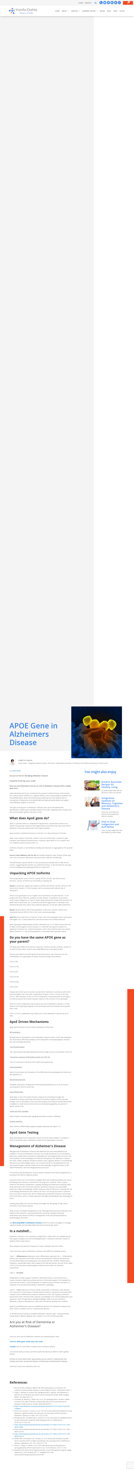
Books (102, 11)
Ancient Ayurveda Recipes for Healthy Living (111, 784)
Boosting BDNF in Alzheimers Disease (27, 1223)
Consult (13, 1346)
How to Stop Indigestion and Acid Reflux (110, 824)
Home (57, 11)
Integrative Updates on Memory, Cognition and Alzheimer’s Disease (112, 803)
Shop (115, 11)
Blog (109, 11)
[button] (95, 3)
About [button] (64, 11)
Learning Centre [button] (89, 11)
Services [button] (74, 11)
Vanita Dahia (16, 771)
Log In (122, 11)
